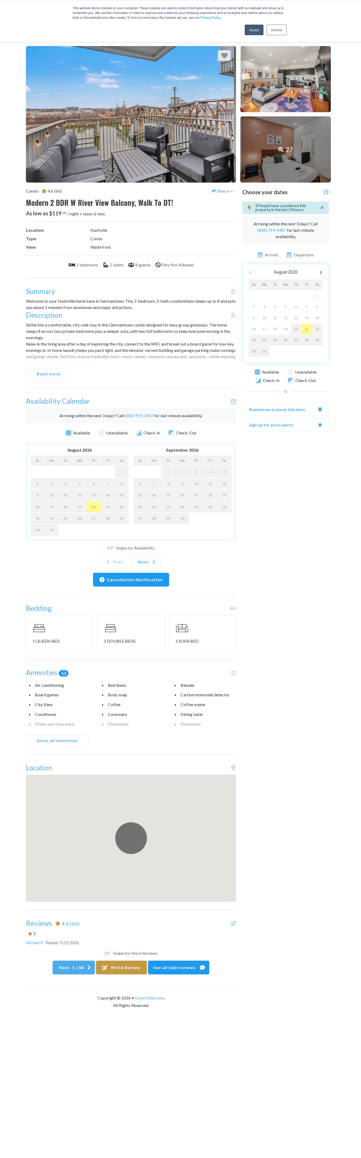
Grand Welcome (150, 997)
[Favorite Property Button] (224, 55)
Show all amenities (57, 740)
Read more (49, 373)
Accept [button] (254, 30)
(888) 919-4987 (138, 415)
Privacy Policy (211, 17)
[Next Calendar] (321, 272)
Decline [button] (276, 30)
